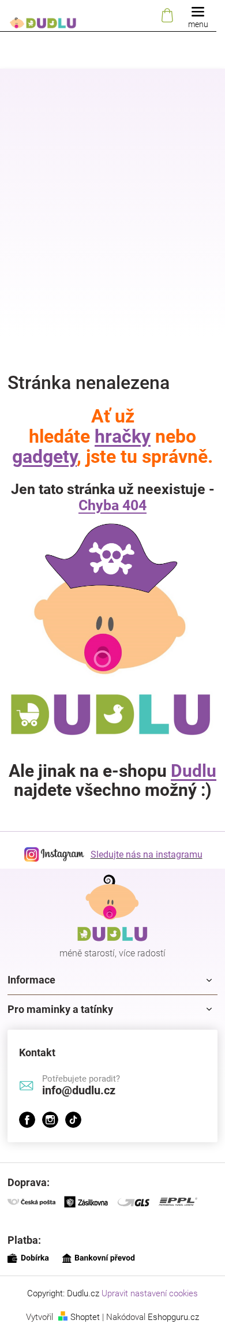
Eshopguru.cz (173, 1317)
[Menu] (197, 16)
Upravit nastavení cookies (150, 1293)
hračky (123, 436)
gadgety (44, 457)
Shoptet (85, 1317)
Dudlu (193, 771)
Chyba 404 (112, 505)
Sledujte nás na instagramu (146, 854)
